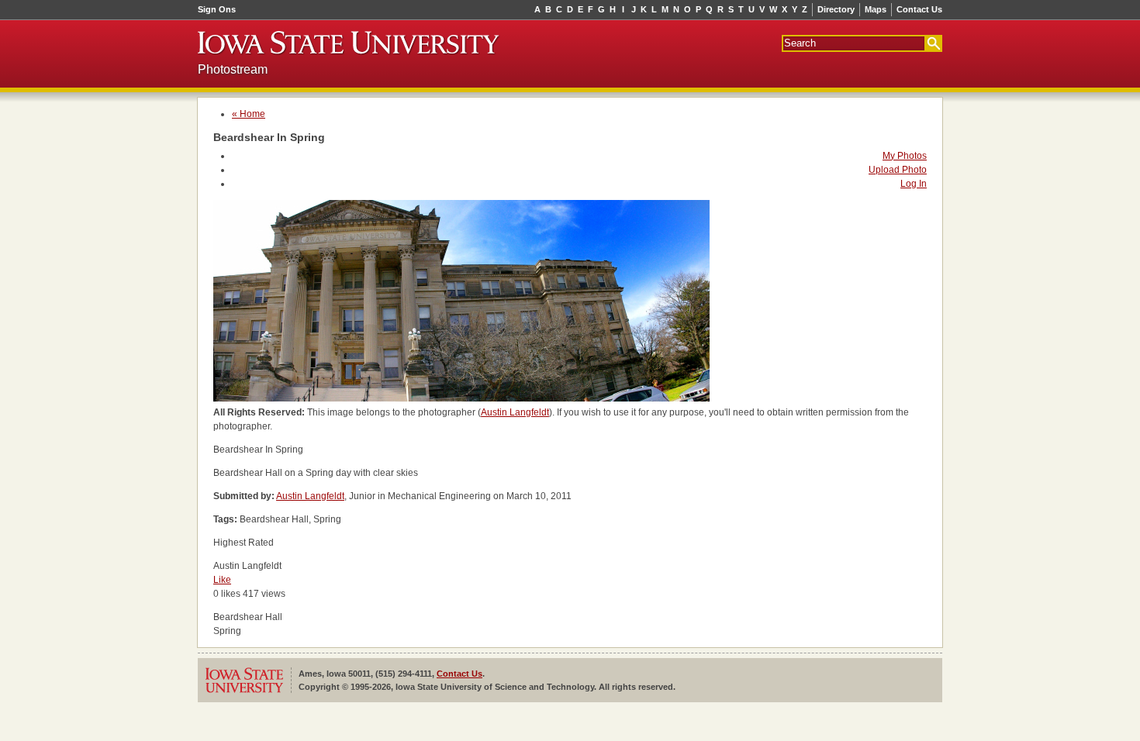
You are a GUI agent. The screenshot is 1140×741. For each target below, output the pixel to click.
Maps (875, 9)
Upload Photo (898, 169)
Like (222, 579)
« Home (248, 114)
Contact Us (919, 9)
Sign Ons (217, 9)
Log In (913, 183)
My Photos (905, 155)
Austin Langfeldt (515, 412)
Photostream (233, 69)
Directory (836, 9)
